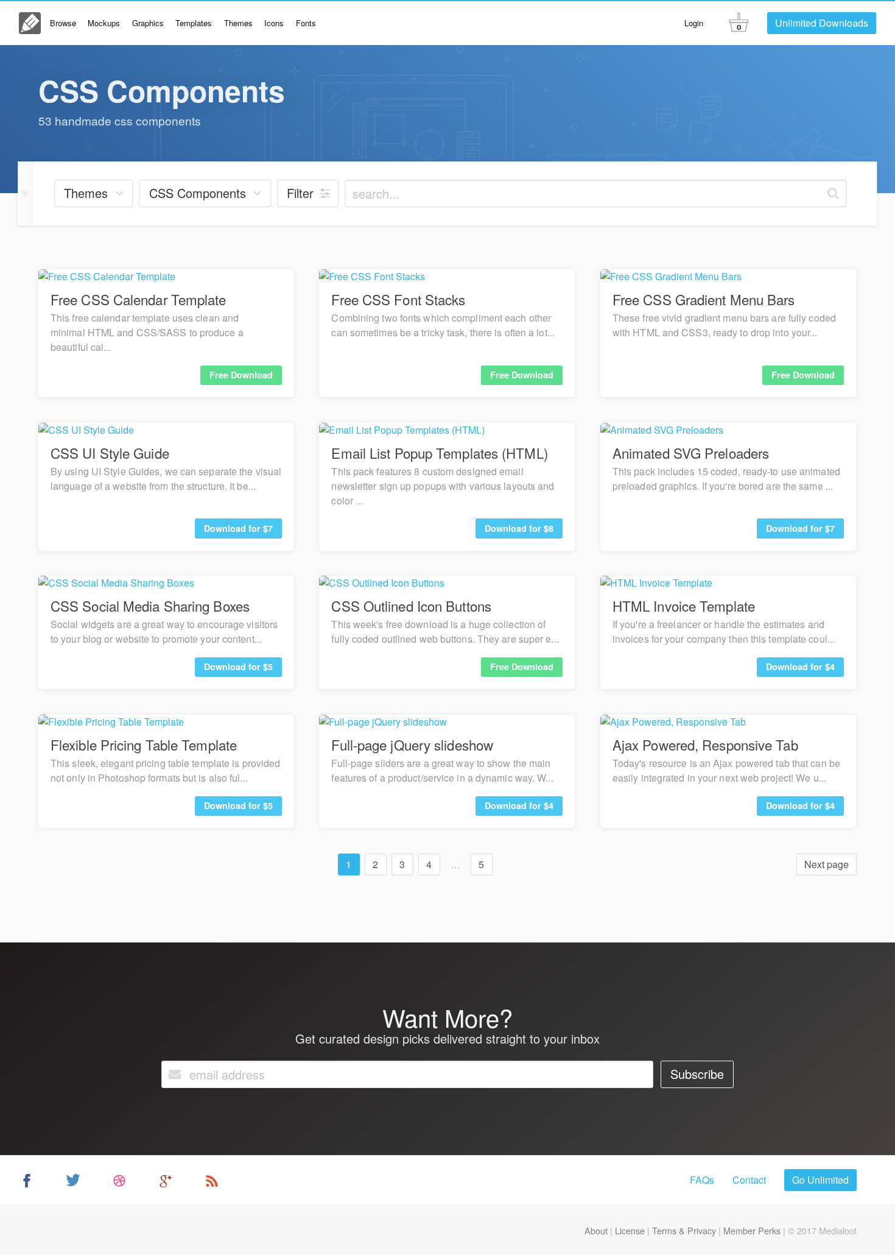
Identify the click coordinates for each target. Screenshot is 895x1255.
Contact (749, 1180)
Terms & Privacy (684, 1230)
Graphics (148, 23)
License (630, 1230)
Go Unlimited (820, 1180)
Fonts (306, 23)
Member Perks (752, 1230)
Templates (193, 23)
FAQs (702, 1180)
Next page (826, 864)
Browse (63, 23)
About (596, 1230)
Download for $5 (238, 666)
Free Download (241, 375)
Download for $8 (519, 528)
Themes (238, 23)
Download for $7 (238, 528)
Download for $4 (800, 666)
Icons (274, 23)
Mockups (104, 23)
